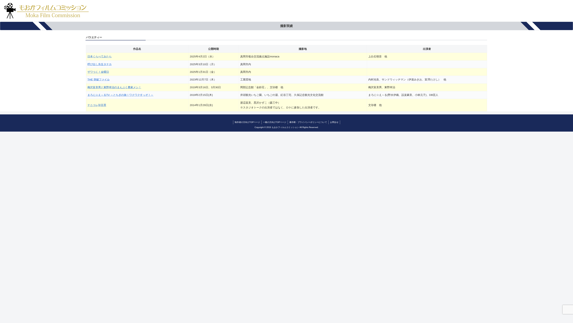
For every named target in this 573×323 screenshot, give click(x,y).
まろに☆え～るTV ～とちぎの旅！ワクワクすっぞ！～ (120, 94)
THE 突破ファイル (98, 79)
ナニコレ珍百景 (96, 105)
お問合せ (334, 122)
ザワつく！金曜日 (98, 71)
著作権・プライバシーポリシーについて (308, 122)
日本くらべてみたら (99, 56)
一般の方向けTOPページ (274, 122)
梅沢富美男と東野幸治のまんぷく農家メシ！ (114, 87)
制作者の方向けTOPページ (247, 122)
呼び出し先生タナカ (99, 64)
